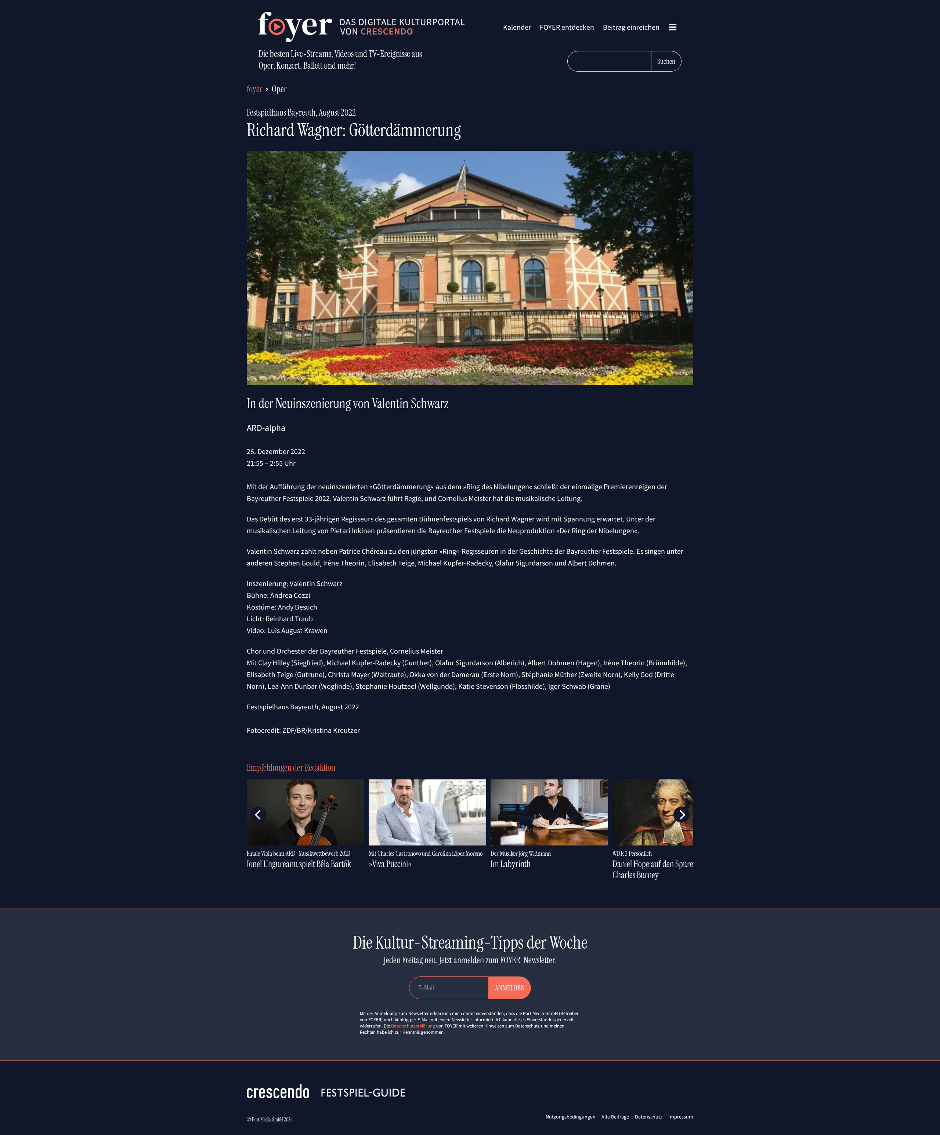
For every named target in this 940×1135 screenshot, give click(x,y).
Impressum (680, 1116)
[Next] (681, 815)
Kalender (517, 27)
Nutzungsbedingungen (571, 1116)
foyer (255, 89)
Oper (279, 89)
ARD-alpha (266, 427)
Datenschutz (648, 1116)
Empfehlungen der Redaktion (291, 767)
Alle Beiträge (615, 1116)
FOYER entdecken (567, 27)
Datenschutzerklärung (413, 1026)
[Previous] (258, 815)
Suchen (666, 61)
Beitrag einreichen (631, 27)
